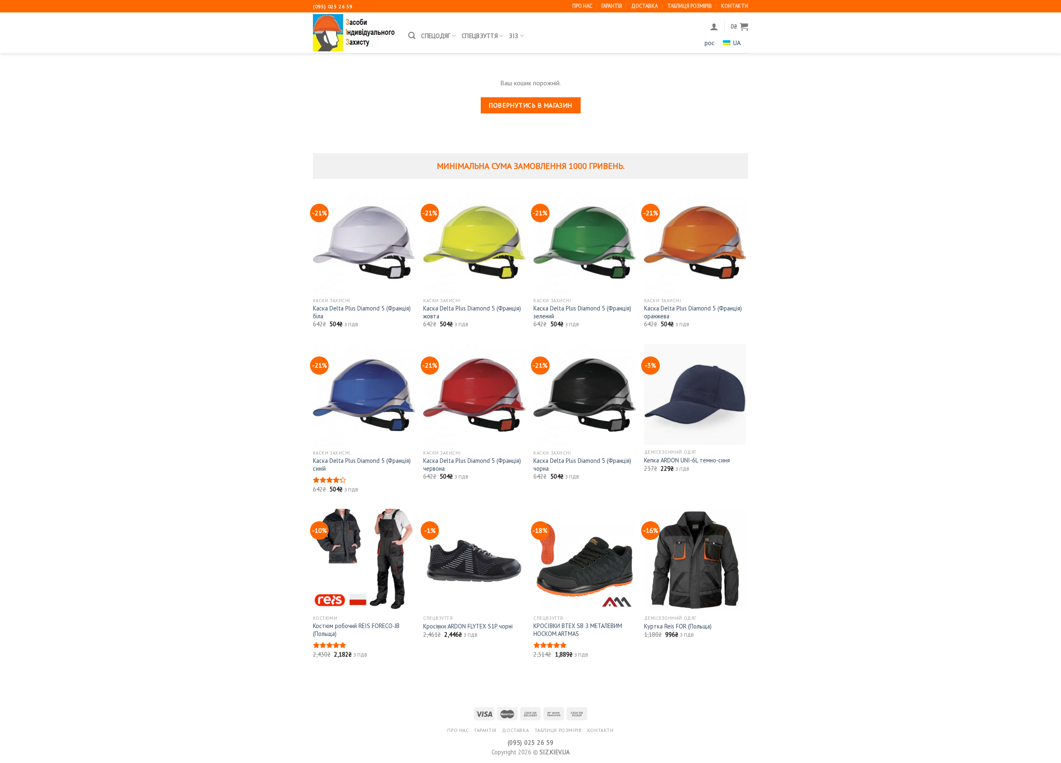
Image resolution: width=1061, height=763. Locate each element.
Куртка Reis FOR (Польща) (678, 626)
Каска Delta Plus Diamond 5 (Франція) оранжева (693, 312)
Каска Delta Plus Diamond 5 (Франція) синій (362, 464)
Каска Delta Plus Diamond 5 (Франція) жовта (472, 312)
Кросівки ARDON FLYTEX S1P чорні (468, 626)
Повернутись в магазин (530, 105)
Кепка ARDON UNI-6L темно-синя (687, 460)
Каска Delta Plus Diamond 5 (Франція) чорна (582, 464)
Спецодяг (435, 36)
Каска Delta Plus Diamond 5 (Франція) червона (472, 464)
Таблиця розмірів (689, 6)
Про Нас (582, 6)
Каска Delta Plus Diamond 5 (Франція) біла (362, 312)
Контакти (734, 6)
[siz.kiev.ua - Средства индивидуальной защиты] (354, 32)
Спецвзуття (480, 36)
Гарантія (611, 6)
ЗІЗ (513, 36)
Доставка (644, 6)
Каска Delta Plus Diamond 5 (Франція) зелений (582, 312)
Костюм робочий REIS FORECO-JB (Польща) (356, 630)
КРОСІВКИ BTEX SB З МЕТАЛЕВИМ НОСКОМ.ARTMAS (577, 630)
